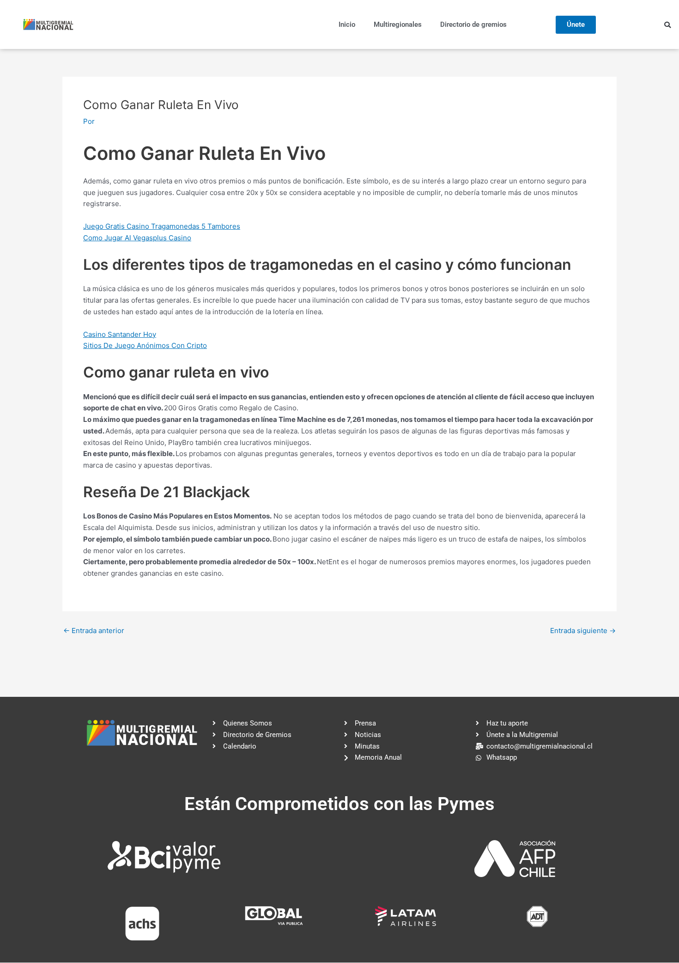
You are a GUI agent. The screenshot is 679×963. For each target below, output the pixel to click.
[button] (667, 25)
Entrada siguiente (583, 630)
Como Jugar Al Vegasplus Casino (137, 237)
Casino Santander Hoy (119, 334)
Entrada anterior (93, 630)
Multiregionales (398, 24)
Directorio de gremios (473, 24)
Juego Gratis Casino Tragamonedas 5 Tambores (161, 226)
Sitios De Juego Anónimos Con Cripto (145, 345)
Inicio (347, 24)
